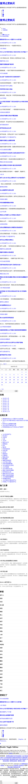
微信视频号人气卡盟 (5, 712)
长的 (1, 601)
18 (6, 379)
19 (10, 379)
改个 (1, 638)
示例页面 (4, 30)
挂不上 (2, 595)
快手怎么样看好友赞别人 (7, 240)
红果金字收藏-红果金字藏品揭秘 (9, 115)
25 (6, 382)
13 (14, 377)
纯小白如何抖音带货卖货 (7, 317)
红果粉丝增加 (3, 224)
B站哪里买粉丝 (6, 478)
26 (10, 382)
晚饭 (1, 611)
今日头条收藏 (3, 73)
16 (26, 377)
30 (26, 382)
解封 (1, 677)
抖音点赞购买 (22, 759)
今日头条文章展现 (5, 261)
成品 (1, 608)
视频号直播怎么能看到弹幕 (7, 140)
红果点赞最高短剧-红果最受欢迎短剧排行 (11, 227)
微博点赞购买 (7, 3)
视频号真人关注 (4, 61)
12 (10, 377)
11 (6, 377)
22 (22, 379)
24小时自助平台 (4, 42)
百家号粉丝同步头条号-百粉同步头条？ (11, 264)
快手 (3, 445)
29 (22, 382)
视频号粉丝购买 (16, 757)
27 (14, 382)
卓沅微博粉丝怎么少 (5, 305)
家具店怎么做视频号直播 (9, 423)
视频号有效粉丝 (6, 460)
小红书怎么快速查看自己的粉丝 (8, 560)
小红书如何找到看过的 (6, 528)
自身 (1, 674)
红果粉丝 (4, 455)
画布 (1, 628)
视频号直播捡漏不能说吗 (7, 64)
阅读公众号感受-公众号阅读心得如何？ (11, 215)
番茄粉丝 (4, 453)
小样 (1, 634)
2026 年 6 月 (5, 401)
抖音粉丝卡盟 (16, 767)
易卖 (1, 680)
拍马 (1, 654)
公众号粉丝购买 (7, 757)
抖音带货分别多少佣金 (6, 89)
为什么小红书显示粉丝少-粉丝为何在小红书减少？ (14, 52)
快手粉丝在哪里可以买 (6, 718)
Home (4, 28)
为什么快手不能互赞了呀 (9, 425)
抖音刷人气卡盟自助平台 (9, 481)
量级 (1, 661)
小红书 (2, 174)
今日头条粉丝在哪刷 (5, 149)
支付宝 (4, 452)
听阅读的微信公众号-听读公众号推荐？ (13, 427)
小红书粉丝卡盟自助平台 (9, 480)
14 (18, 377)
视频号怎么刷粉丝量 (5, 249)
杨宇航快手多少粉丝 (5, 355)
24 (2, 382)
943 (4, 364)
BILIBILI (4, 436)
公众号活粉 (3, 98)
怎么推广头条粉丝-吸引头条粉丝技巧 (10, 76)
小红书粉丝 (3, 48)
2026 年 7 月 (5, 400)
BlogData (21, 739)
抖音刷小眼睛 (3, 199)
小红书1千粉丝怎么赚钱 (6, 496)
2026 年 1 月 (5, 410)
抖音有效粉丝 (6, 449)
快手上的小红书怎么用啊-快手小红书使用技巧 (12, 177)
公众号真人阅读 (6, 462)
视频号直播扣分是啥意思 (7, 252)
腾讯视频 (4, 458)
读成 (1, 670)
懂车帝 (4, 447)
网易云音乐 (5, 457)
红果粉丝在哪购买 (5, 339)
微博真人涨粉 (21, 761)
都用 (1, 664)
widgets (11, 753)
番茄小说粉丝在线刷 (8, 475)
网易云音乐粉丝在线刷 (6, 162)
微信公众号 (5, 442)
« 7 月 (2, 389)
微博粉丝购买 (10, 756)
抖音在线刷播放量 (7, 463)
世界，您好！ (3, 489)
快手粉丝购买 (17, 756)
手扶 (1, 624)
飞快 (1, 684)
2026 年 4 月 (5, 405)
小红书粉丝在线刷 (5, 287)
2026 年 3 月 (5, 406)
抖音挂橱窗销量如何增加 (7, 202)
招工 (1, 690)
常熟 (1, 631)
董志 (1, 641)
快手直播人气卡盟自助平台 (7, 236)
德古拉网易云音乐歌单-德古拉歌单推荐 (11, 165)
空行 (1, 687)
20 (14, 379)
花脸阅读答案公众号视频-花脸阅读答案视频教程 (13, 330)
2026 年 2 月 (5, 408)
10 (2, 377)
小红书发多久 (3, 539)
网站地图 (10, 767)
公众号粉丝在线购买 (5, 326)
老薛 (1, 647)
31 (2, 384)
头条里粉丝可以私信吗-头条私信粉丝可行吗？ (12, 153)
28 (18, 382)
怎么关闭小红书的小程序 (7, 507)
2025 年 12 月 (6, 411)
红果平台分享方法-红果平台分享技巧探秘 (11, 342)
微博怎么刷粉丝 (4, 302)
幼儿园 (2, 605)
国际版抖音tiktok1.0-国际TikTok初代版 (10, 39)
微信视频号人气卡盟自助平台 (8, 137)
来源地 (2, 644)
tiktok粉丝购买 (5, 759)
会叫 (1, 618)
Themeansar (3, 741)
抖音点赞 (4, 450)
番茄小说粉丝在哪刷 (8, 470)
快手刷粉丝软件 (4, 124)
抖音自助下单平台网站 (6, 85)
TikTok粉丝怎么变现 (8, 465)
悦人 (1, 615)
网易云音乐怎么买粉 (8, 473)
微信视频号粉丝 (14, 759)
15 (22, 377)
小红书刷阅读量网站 (8, 477)
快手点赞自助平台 (5, 351)
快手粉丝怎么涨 (6, 472)
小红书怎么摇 (3, 571)
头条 (3, 439)
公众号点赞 (3, 211)
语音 (1, 598)
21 (18, 379)
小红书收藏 (5, 467)
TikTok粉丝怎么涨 (7, 468)
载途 (1, 667)
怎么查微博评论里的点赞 (7, 190)
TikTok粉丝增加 (4, 36)
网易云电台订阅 (4, 273)
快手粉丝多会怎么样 (5, 128)
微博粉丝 (4, 444)
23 (26, 379)
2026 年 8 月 (5, 398)
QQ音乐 (4, 437)
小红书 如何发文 (4, 550)
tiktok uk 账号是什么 (5, 582)
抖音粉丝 (15, 765)
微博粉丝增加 (3, 186)
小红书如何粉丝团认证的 (7, 517)
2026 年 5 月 (5, 403)
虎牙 (1, 621)
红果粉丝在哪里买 (5, 112)
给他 (1, 651)
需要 (1, 657)
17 (2, 379)
